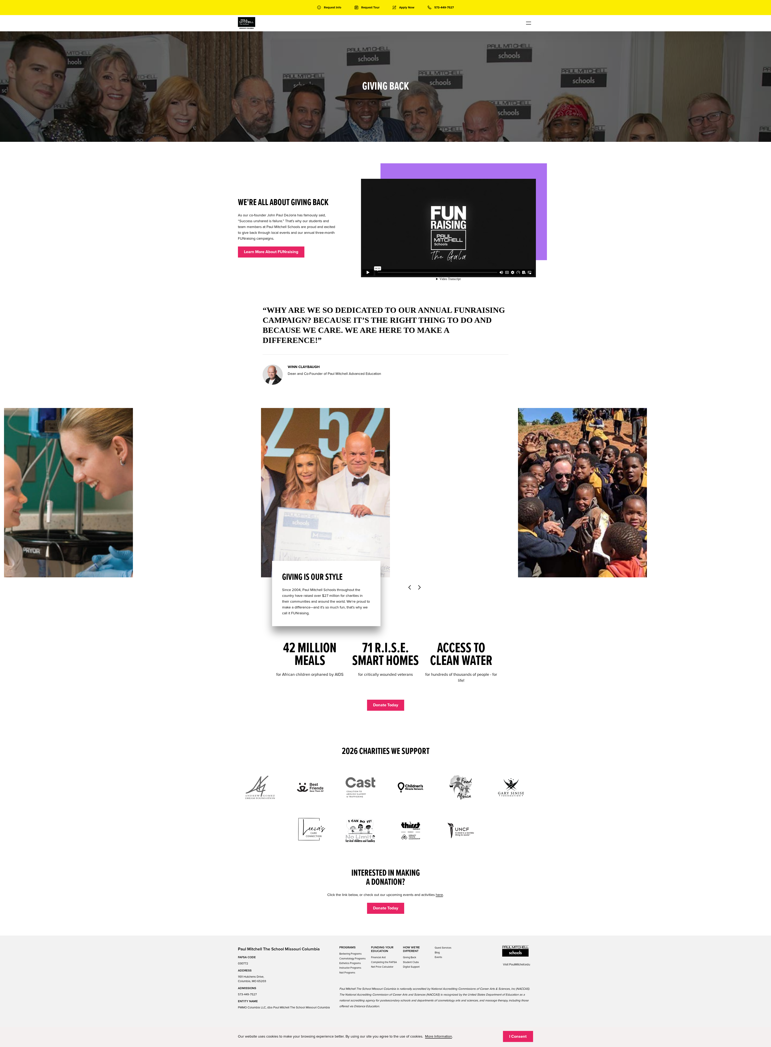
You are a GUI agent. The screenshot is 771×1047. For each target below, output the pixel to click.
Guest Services (443, 947)
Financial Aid (378, 957)
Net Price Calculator (382, 966)
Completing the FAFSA (384, 962)
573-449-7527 (247, 994)
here (439, 895)
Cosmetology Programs (352, 958)
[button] (409, 588)
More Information (438, 1036)
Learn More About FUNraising (271, 251)
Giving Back (409, 957)
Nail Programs (347, 972)
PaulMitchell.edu (519, 964)
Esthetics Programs (350, 963)
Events (438, 957)
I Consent (518, 1036)
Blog (437, 952)
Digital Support (411, 966)
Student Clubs (411, 962)
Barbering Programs (350, 953)
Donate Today (385, 705)
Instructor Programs (350, 967)
